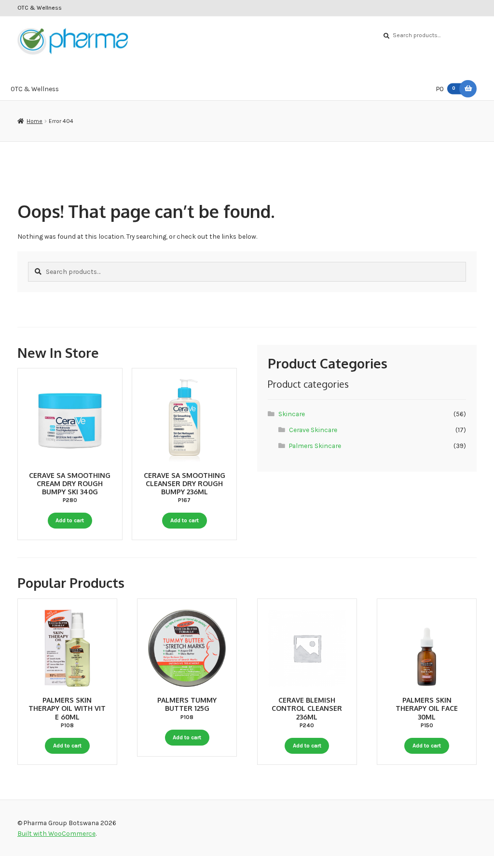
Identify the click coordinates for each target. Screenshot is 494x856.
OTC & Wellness (39, 7)
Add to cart (69, 520)
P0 (446, 89)
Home (34, 121)
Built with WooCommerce (56, 833)
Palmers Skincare (315, 445)
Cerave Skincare (313, 430)
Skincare (291, 414)
